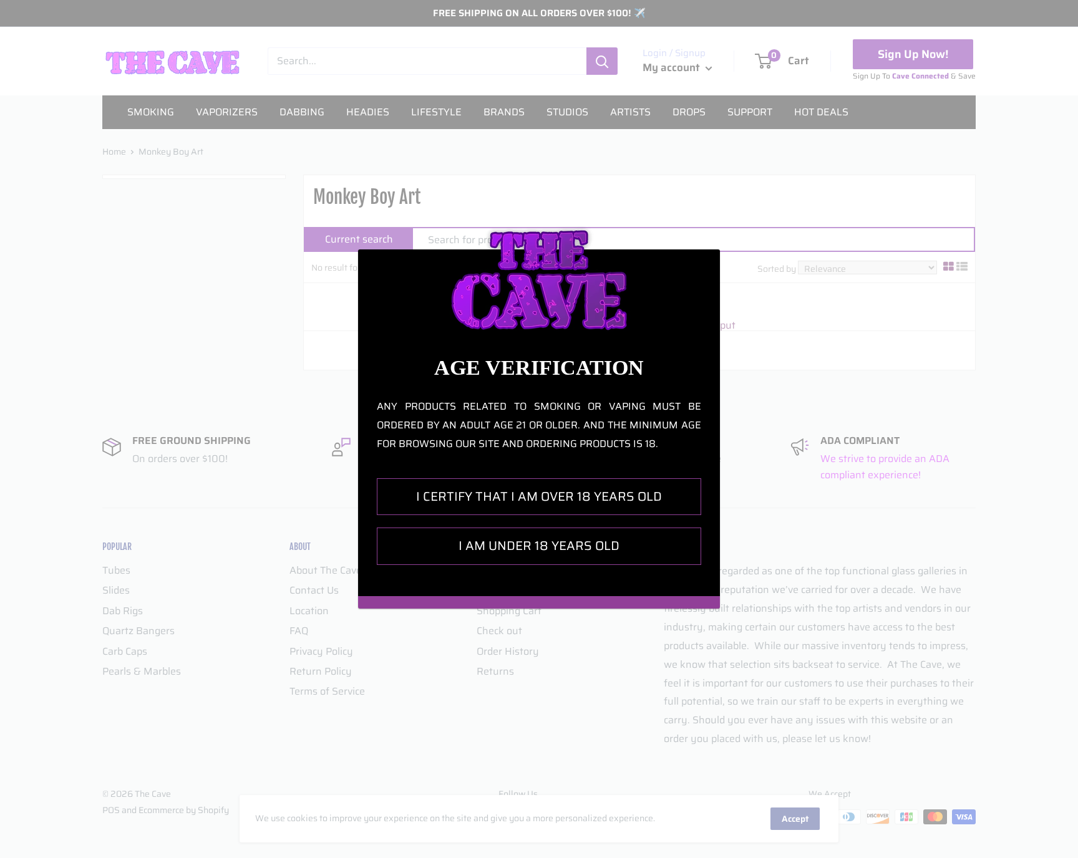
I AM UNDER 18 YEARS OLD (539, 546)
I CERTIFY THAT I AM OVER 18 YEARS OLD (539, 496)
